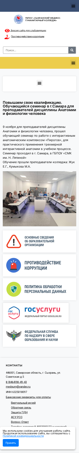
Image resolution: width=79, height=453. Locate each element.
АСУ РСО (16, 417)
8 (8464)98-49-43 (16, 382)
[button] (73, 6)
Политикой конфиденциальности (23, 435)
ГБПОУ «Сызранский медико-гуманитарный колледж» (43, 19)
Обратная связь (21, 407)
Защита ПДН (19, 412)
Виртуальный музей (23, 403)
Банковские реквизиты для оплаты (28, 397)
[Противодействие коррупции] (7, 37)
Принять (11, 442)
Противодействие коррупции (27, 36)
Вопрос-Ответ (20, 422)
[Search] (72, 50)
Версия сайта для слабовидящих (28, 30)
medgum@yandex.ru (18, 386)
